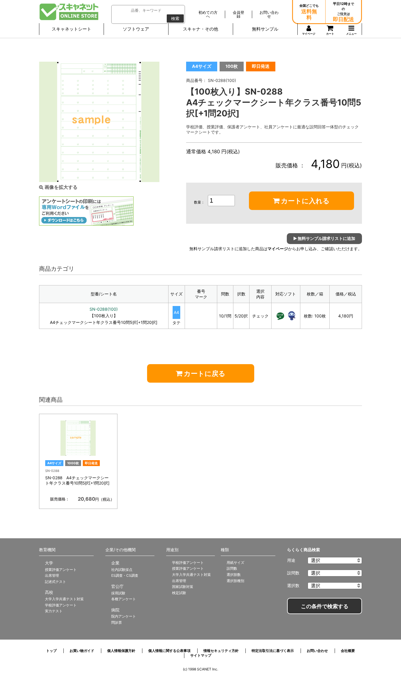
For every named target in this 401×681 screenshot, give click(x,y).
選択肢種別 (235, 581)
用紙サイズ (235, 562)
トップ (51, 650)
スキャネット (69, 12)
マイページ (277, 248)
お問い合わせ (317, 650)
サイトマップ (200, 655)
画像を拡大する (60, 187)
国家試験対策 (182, 586)
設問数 (232, 568)
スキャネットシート (71, 29)
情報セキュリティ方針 (221, 650)
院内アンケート (123, 616)
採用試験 (118, 593)
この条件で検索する (324, 606)
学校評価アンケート (61, 605)
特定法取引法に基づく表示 (273, 650)
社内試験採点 (121, 569)
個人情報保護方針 (121, 650)
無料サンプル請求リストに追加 (326, 238)
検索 (175, 18)
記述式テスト (55, 581)
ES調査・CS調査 (124, 575)
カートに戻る (203, 373)
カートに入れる (304, 201)
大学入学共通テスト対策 (64, 599)
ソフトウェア (136, 29)
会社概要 (348, 650)
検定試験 (179, 593)
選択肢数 (234, 574)
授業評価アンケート (61, 569)
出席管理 (52, 575)
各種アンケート (123, 599)
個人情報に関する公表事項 (169, 650)
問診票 (116, 622)
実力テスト (54, 611)
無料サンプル (265, 29)
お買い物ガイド (82, 650)
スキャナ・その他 (200, 29)
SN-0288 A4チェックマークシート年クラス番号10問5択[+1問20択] (77, 480)
